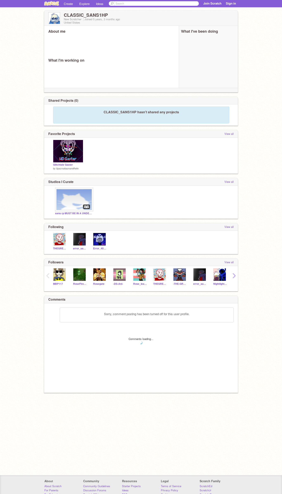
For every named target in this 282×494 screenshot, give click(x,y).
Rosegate (98, 284)
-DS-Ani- (118, 284)
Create (68, 3)
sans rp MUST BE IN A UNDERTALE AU (73, 213)
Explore (84, 3)
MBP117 (58, 284)
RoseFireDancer (80, 284)
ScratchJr (205, 490)
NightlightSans (220, 284)
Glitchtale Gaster (63, 164)
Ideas (99, 3)
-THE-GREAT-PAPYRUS (180, 284)
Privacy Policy (169, 490)
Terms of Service (171, 486)
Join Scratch (212, 3)
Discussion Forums (94, 490)
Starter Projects (131, 486)
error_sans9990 (80, 248)
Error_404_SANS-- (100, 248)
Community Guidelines (96, 486)
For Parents (51, 490)
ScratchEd (206, 486)
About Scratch (53, 486)
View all (229, 134)
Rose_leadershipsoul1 (140, 284)
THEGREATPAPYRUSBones (60, 248)
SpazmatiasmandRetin (67, 168)
